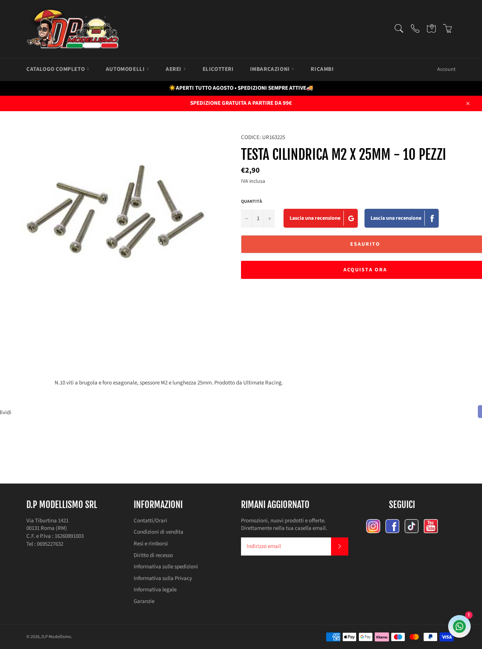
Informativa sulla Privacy (163, 578)
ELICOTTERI (218, 69)
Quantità (251, 202)
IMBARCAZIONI (270, 69)
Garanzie (144, 601)
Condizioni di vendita (158, 532)
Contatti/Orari (150, 521)
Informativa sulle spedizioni (166, 567)
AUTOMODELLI (126, 69)
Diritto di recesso (153, 555)
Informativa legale (155, 590)
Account (446, 69)
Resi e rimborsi (151, 544)
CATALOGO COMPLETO (56, 69)
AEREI (174, 69)
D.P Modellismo (56, 637)
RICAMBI (322, 69)
